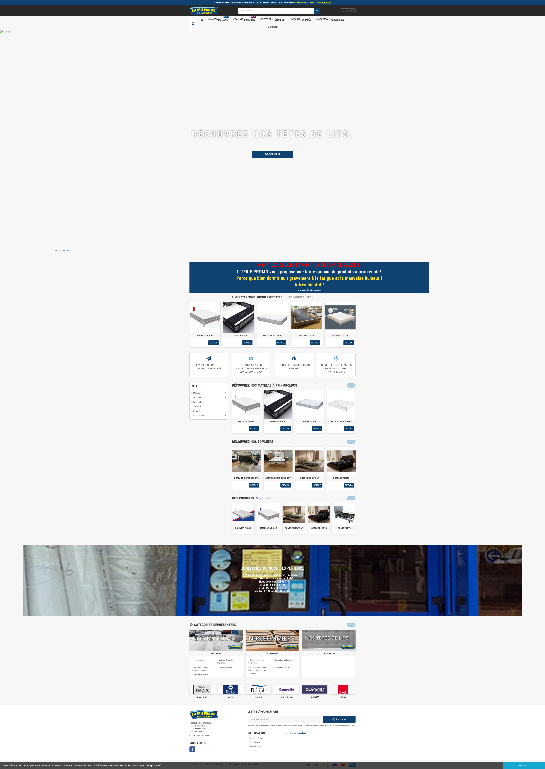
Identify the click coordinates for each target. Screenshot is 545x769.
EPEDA (312, 697)
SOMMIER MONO (319, 528)
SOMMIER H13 (246, 478)
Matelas (216, 653)
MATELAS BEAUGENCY (246, 421)
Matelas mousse (225, 667)
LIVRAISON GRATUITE (208, 366)
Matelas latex (198, 660)
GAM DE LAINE (340, 697)
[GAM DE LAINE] (340, 689)
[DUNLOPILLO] (256, 689)
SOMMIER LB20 (341, 478)
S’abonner (340, 719)
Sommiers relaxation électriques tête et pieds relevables (257, 670)
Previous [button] (349, 385)
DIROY (200, 697)
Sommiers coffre (282, 667)
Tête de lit (328, 653)
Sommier (272, 653)
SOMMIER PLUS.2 (243, 528)
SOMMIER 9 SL (278, 478)
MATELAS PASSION (272, 336)
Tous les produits (265, 498)
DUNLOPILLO (256, 697)
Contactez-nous (256, 746)
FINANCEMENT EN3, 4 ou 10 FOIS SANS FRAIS (251, 368)
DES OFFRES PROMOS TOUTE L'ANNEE (294, 366)
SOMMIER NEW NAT (294, 528)
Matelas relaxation (200, 675)
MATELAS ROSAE (205, 336)
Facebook (192, 749)
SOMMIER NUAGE (340, 336)
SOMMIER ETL (344, 528)
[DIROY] (199, 689)
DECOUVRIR (272, 158)
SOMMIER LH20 (309, 478)
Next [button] (353, 385)
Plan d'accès (255, 742)
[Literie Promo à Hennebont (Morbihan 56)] (203, 11)
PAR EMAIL (326, 2)
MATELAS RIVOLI (239, 336)
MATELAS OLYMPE (278, 421)
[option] (205, 324)
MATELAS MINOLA (268, 528)
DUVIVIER (284, 697)
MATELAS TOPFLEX (341, 421)
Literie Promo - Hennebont (295, 733)
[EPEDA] (312, 689)
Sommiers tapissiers (283, 660)
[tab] (257, 297)
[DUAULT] (227, 689)
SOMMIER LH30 (306, 336)
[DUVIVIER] (284, 689)
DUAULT (227, 697)
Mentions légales (256, 738)
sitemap (253, 750)
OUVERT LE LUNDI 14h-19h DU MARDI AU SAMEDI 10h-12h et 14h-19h (336, 368)
